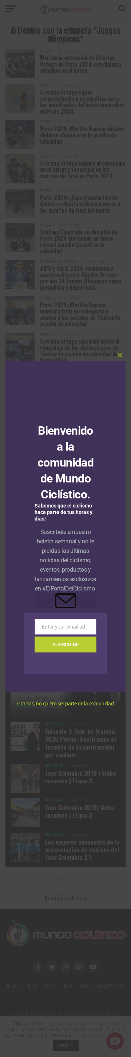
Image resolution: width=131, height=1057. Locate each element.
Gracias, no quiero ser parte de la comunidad (65, 703)
